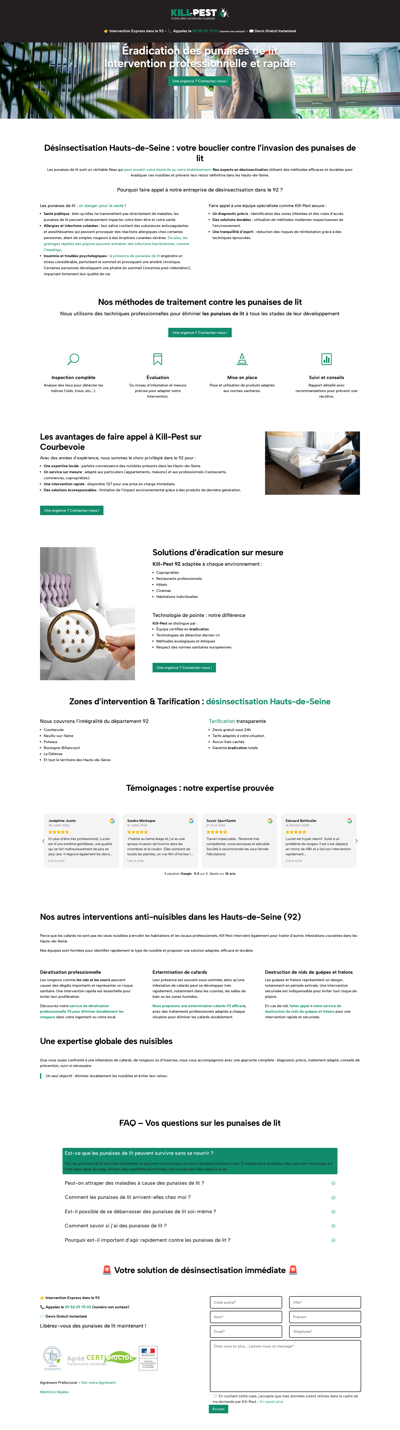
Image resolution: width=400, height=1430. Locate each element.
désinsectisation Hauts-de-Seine (268, 701)
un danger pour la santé (101, 205)
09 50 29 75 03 (205, 31)
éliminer (213, 313)
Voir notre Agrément (98, 1382)
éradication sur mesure (240, 552)
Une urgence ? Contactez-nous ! (200, 81)
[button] (356, 840)
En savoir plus (271, 1401)
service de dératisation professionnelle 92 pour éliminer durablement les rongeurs (82, 1011)
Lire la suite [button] (56, 860)
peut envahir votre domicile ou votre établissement (167, 169)
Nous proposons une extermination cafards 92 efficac (198, 1006)
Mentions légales (54, 1392)
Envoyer (218, 1409)
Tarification (222, 721)
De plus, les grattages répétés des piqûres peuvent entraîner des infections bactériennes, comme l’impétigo (116, 244)
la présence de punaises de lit (134, 256)
